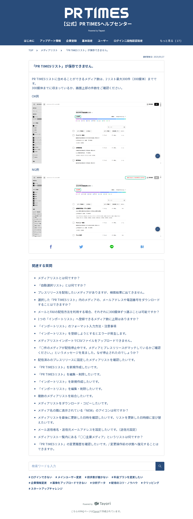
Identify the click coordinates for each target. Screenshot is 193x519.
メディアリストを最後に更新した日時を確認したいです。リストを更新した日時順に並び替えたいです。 (99, 420)
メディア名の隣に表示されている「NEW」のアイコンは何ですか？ (83, 410)
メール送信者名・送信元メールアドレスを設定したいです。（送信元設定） (88, 429)
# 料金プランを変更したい (127, 477)
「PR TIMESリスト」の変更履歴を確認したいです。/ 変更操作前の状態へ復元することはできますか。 (98, 446)
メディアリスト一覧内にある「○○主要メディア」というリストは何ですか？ (90, 437)
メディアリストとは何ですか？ (59, 278)
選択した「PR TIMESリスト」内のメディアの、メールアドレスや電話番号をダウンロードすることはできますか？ (99, 302)
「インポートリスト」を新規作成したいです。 (69, 381)
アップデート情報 (50, 41)
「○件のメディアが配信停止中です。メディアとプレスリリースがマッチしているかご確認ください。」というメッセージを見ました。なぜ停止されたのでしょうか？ (99, 350)
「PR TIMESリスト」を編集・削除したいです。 (70, 374)
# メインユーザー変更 (68, 477)
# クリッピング (150, 483)
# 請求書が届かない (96, 477)
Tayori (96, 511)
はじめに (29, 41)
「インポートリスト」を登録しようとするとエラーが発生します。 (83, 333)
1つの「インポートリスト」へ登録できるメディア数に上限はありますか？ (88, 319)
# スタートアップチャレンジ (46, 488)
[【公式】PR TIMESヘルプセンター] (96, 12)
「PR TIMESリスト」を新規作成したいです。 (68, 367)
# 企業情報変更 (38, 483)
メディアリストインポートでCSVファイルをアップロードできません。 (86, 340)
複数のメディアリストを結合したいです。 (66, 396)
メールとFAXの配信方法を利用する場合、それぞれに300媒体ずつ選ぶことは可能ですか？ (98, 311)
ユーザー (103, 41)
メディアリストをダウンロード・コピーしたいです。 (74, 403)
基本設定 (87, 41)
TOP (31, 50)
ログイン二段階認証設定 (128, 41)
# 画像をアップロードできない (68, 483)
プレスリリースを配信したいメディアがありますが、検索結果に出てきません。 (92, 292)
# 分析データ (98, 483)
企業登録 (71, 41)
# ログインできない (40, 477)
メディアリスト (49, 50)
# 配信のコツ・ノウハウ (123, 483)
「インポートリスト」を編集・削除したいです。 (71, 388)
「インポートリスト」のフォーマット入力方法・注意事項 (77, 326)
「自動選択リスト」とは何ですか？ (62, 285)
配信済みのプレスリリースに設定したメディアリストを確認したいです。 (87, 359)
